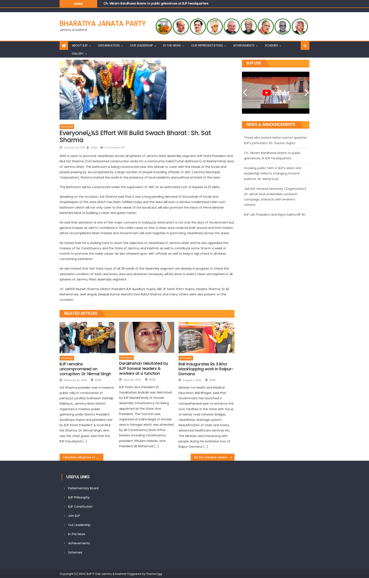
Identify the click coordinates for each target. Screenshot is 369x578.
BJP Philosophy (79, 497)
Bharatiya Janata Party (103, 23)
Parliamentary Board (83, 488)
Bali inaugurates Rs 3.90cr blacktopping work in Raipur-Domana (206, 369)
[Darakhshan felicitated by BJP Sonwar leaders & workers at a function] (147, 337)
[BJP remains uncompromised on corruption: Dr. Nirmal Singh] (88, 337)
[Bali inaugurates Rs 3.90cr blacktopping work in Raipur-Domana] (206, 337)
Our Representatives (207, 45)
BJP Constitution (80, 506)
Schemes (271, 45)
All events (67, 126)
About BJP (80, 45)
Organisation (109, 45)
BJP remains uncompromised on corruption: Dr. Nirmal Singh (85, 369)
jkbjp (94, 147)
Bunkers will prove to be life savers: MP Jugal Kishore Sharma (84, 457)
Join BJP (74, 516)
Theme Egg (154, 574)
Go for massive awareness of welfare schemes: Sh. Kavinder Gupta (214, 457)
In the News (172, 45)
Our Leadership (141, 45)
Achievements (244, 45)
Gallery (78, 53)
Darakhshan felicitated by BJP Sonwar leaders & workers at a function (143, 368)
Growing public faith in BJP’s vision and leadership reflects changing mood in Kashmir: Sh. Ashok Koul (178, 6)
